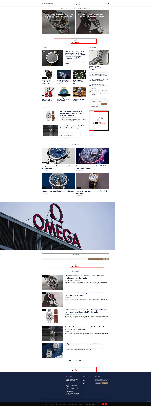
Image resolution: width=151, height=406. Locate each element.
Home (62, 8)
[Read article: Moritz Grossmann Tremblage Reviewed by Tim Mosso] (99, 57)
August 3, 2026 (76, 84)
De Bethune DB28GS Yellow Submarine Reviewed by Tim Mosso (100, 80)
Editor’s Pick (87, 8)
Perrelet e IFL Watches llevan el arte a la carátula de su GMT (79, 99)
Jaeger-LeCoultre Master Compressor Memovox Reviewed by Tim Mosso (100, 75)
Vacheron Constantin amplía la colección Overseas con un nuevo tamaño (91, 17)
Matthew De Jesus (69, 280)
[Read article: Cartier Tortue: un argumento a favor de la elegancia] (92, 181)
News (66, 8)
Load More (64, 138)
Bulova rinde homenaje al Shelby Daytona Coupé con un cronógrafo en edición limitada (72, 113)
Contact (107, 402)
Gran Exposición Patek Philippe (62, 95)
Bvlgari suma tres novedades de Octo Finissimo (85, 344)
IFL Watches (76, 95)
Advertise (85, 402)
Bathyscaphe (46, 12)
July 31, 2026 (44, 103)
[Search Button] (108, 3)
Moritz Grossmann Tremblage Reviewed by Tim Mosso (95, 68)
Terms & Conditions (100, 402)
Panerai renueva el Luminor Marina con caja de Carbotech (48, 82)
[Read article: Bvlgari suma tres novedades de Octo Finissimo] (52, 350)
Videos (75, 8)
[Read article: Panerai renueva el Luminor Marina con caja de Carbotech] (48, 74)
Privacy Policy (92, 402)
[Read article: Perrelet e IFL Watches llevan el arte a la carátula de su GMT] (79, 92)
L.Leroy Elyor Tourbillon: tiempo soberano (58, 191)
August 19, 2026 (72, 117)
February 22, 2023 (76, 58)
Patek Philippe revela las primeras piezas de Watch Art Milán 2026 (63, 99)
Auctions (45, 51)
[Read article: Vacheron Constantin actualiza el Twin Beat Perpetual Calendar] (92, 156)
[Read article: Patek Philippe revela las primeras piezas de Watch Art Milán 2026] (64, 92)
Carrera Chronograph (47, 95)
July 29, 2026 (75, 102)
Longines (45, 162)
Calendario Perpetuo (82, 162)
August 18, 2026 (76, 331)
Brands (80, 8)
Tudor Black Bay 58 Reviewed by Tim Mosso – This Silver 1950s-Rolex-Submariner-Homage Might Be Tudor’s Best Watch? (100, 92)
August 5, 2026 (45, 84)
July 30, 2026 (60, 102)
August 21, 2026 (47, 18)
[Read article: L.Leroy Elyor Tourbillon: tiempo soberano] (58, 181)
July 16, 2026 (79, 170)
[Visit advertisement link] (75, 41)
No (105, 404)
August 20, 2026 (81, 20)
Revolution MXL (64, 117)
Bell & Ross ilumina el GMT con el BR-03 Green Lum (79, 82)
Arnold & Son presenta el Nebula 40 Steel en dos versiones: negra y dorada (72, 128)
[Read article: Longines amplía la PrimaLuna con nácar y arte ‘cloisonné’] (58, 156)
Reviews (70, 8)
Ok (103, 404)
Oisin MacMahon (69, 58)
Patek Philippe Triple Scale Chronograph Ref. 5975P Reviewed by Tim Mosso (100, 85)
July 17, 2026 (44, 170)
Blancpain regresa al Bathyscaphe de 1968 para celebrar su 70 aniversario (72, 380)
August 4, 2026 (60, 83)
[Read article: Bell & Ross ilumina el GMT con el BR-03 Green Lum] (79, 74)
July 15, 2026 (44, 193)
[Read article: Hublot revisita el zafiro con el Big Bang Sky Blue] (64, 74)
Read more (68, 286)
